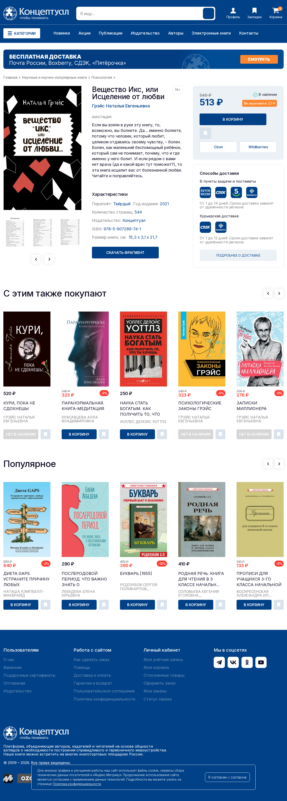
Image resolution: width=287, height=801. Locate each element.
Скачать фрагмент (125, 252)
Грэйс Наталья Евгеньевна (121, 106)
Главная (10, 77)
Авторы (175, 33)
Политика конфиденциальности (104, 699)
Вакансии (12, 667)
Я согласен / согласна (227, 777)
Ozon (218, 147)
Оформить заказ (160, 683)
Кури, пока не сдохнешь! (19, 406)
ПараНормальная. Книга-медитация (83, 406)
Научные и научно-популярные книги (54, 77)
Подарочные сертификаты (29, 675)
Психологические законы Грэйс (199, 406)
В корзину (233, 119)
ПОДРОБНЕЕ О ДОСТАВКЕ (238, 255)
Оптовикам (14, 683)
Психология (101, 77)
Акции (84, 33)
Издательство (145, 33)
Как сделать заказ (91, 659)
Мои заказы (155, 691)
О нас (8, 659)
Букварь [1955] (136, 573)
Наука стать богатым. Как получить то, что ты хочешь (140, 409)
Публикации (110, 33)
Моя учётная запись (163, 659)
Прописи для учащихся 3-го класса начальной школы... (259, 579)
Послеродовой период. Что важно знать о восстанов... (84, 579)
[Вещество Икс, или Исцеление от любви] (42, 148)
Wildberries (258, 147)
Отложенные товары (164, 675)
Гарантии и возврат (93, 683)
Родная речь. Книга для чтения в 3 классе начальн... (201, 579)
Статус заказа (158, 699)
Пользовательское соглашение (104, 691)
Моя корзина (156, 667)
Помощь (82, 667)
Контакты (248, 33)
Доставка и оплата (92, 675)
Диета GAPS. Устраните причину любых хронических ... (26, 579)
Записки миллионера (252, 406)
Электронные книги (211, 33)
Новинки (62, 33)
